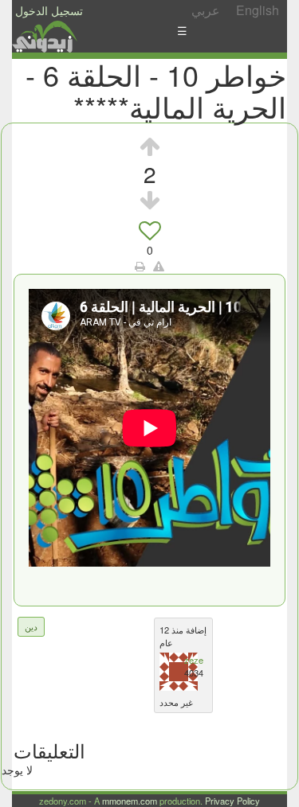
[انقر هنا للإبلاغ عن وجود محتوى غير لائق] (158, 266)
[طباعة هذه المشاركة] (140, 266)
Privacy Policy (232, 800)
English (257, 10)
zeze (193, 659)
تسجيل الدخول (49, 10)
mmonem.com (129, 800)
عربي (205, 10)
